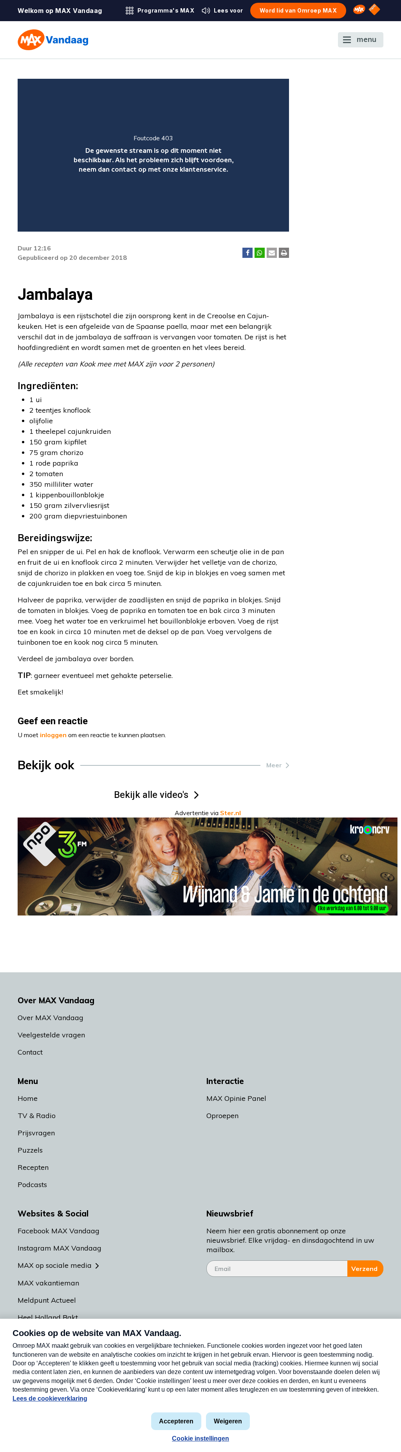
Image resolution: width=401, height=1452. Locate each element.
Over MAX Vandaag (50, 1017)
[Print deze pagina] (284, 253)
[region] (153, 155)
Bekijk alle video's (151, 795)
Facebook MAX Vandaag (58, 1230)
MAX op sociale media (55, 1265)
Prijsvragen (36, 1132)
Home (28, 1098)
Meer (274, 765)
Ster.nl (230, 813)
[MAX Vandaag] (53, 40)
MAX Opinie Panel (236, 1098)
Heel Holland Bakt (48, 1317)
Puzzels (30, 1150)
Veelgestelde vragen (51, 1034)
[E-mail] (272, 253)
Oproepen (222, 1115)
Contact (30, 1052)
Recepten (33, 1167)
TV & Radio (37, 1115)
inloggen (53, 735)
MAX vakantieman (48, 1282)
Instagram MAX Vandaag (59, 1248)
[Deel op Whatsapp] (260, 253)
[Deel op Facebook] (247, 253)
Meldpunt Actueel (47, 1300)
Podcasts (32, 1184)
